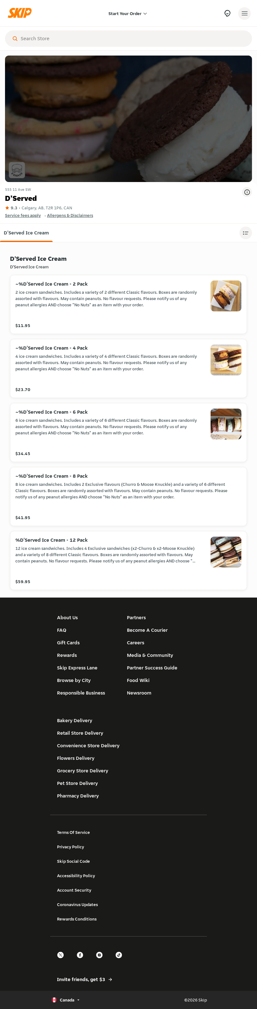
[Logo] (21, 13)
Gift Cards (68, 642)
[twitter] (62, 960)
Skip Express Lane (77, 667)
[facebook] (81, 960)
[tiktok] (120, 960)
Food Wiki (138, 680)
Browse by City (74, 680)
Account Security (74, 890)
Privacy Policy (70, 847)
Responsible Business (81, 693)
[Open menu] (244, 13)
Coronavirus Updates (77, 904)
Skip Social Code (73, 861)
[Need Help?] (227, 13)
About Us (67, 617)
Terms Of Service (73, 832)
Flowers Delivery (75, 758)
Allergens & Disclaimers (70, 215)
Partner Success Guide (152, 667)
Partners (136, 617)
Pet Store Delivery (77, 783)
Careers (135, 642)
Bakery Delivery (74, 720)
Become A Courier (147, 630)
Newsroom (139, 693)
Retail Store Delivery (80, 733)
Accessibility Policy (76, 875)
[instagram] (101, 960)
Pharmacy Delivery (78, 795)
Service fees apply (23, 215)
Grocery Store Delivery (82, 770)
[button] (26, 233)
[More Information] (247, 192)
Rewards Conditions (77, 919)
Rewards (67, 655)
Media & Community (150, 655)
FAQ (61, 630)
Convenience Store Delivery (88, 745)
